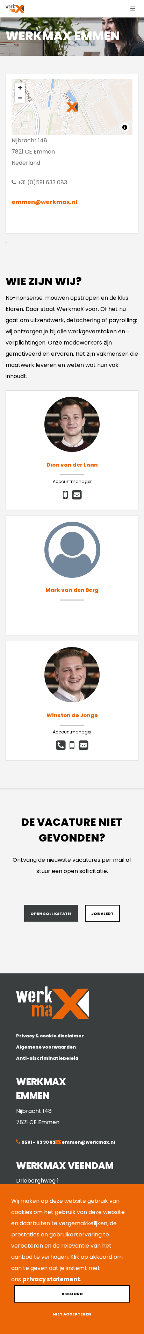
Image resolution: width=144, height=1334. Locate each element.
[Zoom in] (20, 88)
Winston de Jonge (72, 715)
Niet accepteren (72, 1314)
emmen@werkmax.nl (44, 202)
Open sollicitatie (51, 913)
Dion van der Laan (72, 464)
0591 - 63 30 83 (38, 1142)
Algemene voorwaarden (46, 1047)
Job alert (102, 913)
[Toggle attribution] (125, 127)
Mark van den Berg (72, 590)
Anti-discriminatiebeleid (47, 1058)
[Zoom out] (20, 98)
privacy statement (51, 1279)
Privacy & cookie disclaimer (50, 1036)
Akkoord (72, 1294)
